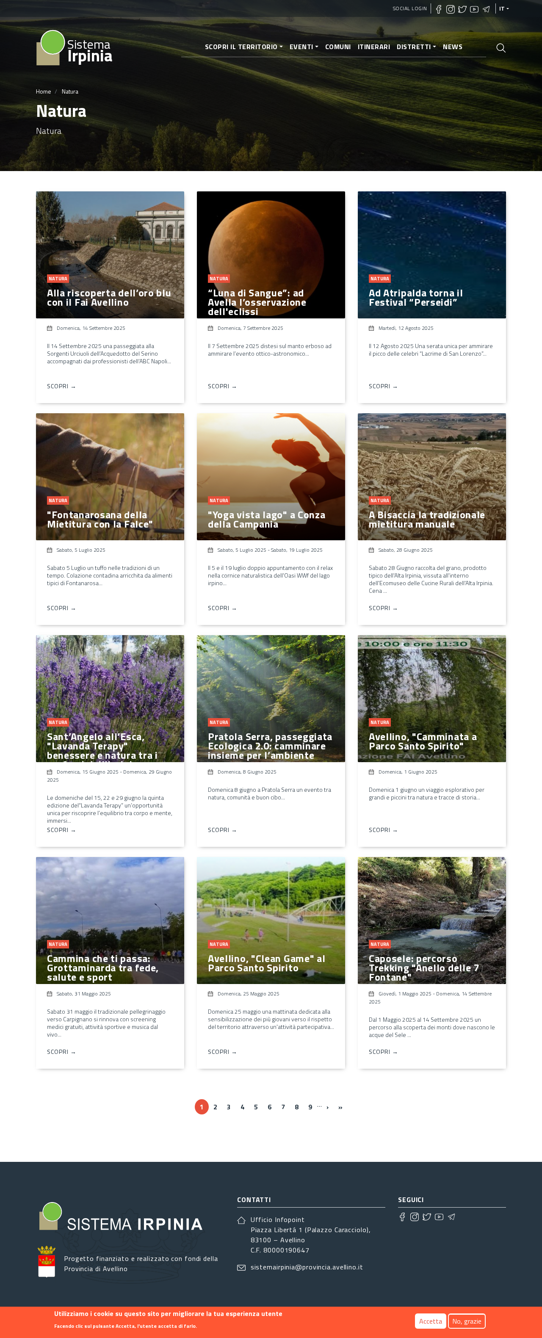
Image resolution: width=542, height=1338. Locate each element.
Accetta (430, 1321)
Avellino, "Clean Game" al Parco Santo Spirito (267, 963)
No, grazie (466, 1321)
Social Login (410, 8)
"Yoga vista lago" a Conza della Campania (267, 519)
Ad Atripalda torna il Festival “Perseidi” (416, 297)
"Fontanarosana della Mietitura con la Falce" (100, 519)
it (502, 8)
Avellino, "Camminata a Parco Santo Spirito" (423, 741)
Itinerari (374, 46)
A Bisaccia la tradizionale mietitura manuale (427, 519)
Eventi (301, 46)
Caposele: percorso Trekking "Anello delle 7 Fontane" (424, 967)
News (452, 46)
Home (43, 91)
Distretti (414, 46)
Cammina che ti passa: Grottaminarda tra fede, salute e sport (103, 967)
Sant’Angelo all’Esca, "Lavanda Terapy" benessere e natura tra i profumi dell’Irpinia (102, 750)
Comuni (338, 46)
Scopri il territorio (241, 46)
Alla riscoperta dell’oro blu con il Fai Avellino (109, 297)
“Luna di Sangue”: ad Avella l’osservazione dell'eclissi (257, 302)
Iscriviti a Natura (39, 1138)
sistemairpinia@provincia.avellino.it (307, 1267)
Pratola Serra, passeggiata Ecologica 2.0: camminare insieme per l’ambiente (270, 746)
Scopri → (62, 385)
